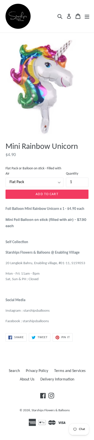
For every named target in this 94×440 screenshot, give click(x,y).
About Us (27, 379)
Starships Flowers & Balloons (51, 410)
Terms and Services (69, 371)
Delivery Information (57, 379)
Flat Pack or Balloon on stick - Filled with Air (33, 171)
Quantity (72, 174)
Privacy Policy (37, 371)
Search (14, 371)
